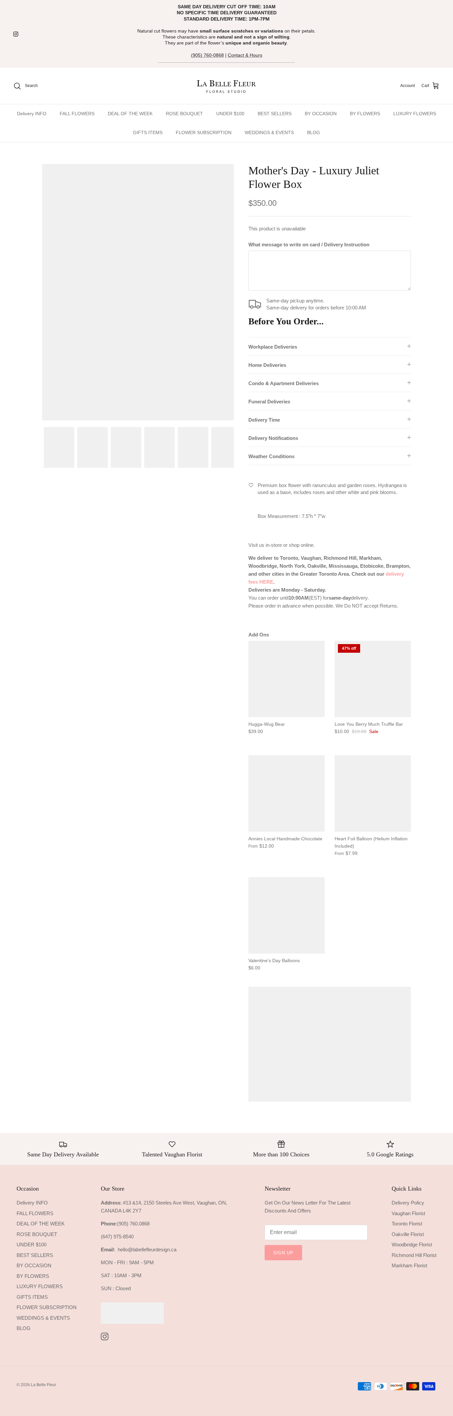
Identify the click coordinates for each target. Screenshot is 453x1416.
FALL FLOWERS (77, 113)
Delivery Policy (408, 1203)
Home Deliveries (267, 365)
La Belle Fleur (44, 1384)
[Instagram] (15, 34)
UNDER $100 (230, 113)
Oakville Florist (408, 1234)
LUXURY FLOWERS (414, 113)
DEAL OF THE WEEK (130, 113)
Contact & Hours (245, 55)
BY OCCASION (321, 113)
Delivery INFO (31, 113)
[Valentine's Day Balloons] (286, 915)
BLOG (313, 132)
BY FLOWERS (365, 113)
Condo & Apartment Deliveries (283, 383)
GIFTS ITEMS (147, 132)
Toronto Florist (407, 1223)
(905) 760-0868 (207, 55)
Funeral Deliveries (269, 401)
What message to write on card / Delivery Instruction (308, 244)
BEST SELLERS (274, 113)
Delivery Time (264, 420)
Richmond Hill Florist (414, 1255)
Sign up (283, 1252)
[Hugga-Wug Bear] (286, 679)
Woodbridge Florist (412, 1244)
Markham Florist (409, 1265)
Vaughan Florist (408, 1213)
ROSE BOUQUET (184, 113)
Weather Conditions (271, 456)
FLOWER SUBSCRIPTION (203, 132)
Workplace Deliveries (272, 347)
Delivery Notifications (273, 438)
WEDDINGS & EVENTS (269, 132)
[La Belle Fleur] (227, 85)
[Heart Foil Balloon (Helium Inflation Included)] (373, 793)
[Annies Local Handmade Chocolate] (286, 793)
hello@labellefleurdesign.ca (147, 1249)
